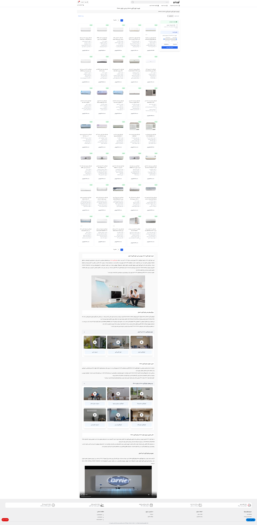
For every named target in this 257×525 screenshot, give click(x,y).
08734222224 (99, 514)
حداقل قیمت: (174, 37)
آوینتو (177, 11)
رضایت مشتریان (199, 516)
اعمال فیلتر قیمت (169, 47)
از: (177, 42)
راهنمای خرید (249, 514)
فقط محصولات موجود (171, 25)
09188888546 (99, 519)
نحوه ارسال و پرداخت (248, 516)
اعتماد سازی (5, 520)
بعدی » (115, 20)
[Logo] (174, 2)
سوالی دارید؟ (250, 520)
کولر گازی (173, 11)
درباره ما (151, 514)
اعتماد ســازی (200, 514)
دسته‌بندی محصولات (174, 5)
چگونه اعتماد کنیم (153, 5)
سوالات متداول (150, 516)
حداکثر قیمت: (167, 37)
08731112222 (99, 517)
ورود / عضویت (83, 2)
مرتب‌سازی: (176, 16)
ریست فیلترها (81, 16)
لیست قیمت (163, 5)
